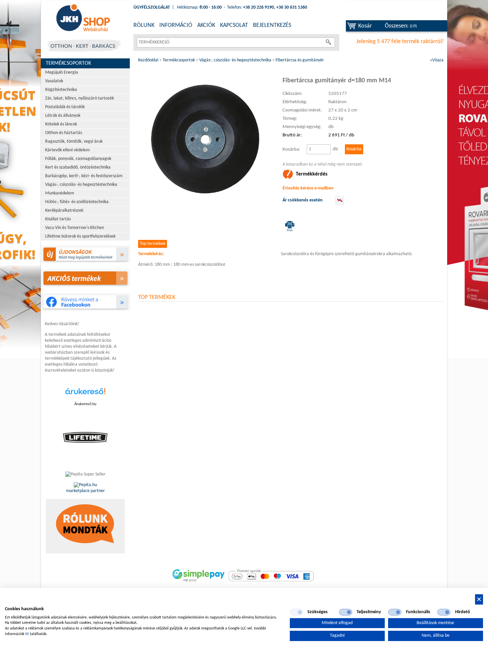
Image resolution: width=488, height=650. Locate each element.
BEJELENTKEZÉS (272, 25)
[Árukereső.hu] (85, 394)
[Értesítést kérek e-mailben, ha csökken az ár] (340, 203)
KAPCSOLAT (234, 25)
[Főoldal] (83, 18)
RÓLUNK (143, 25)
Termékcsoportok (68, 63)
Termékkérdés (311, 174)
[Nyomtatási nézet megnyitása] (288, 226)
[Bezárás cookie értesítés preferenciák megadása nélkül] (479, 599)
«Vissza (437, 60)
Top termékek (152, 243)
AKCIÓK (206, 25)
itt (27, 634)
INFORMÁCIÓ (175, 25)
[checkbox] (296, 612)
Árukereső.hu (85, 404)
